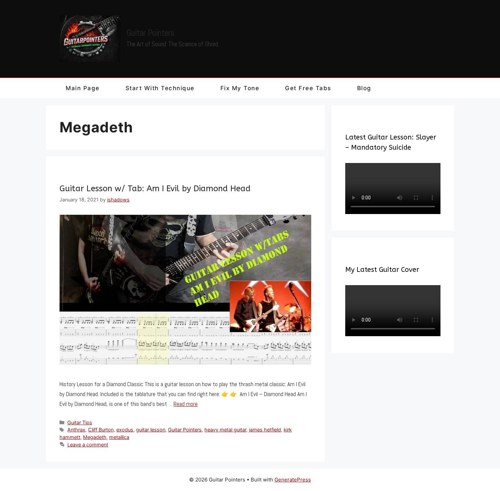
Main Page (83, 88)
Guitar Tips (79, 422)
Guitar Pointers (150, 33)
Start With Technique (160, 88)
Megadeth (94, 437)
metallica (119, 437)
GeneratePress (292, 479)
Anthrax (76, 429)
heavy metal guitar (225, 429)
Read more (185, 404)
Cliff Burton (101, 429)
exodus (124, 429)
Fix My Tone (240, 88)
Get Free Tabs (308, 88)
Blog (364, 88)
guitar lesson (150, 429)
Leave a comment (87, 444)
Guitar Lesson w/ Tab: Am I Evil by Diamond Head (155, 188)
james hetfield (265, 429)
